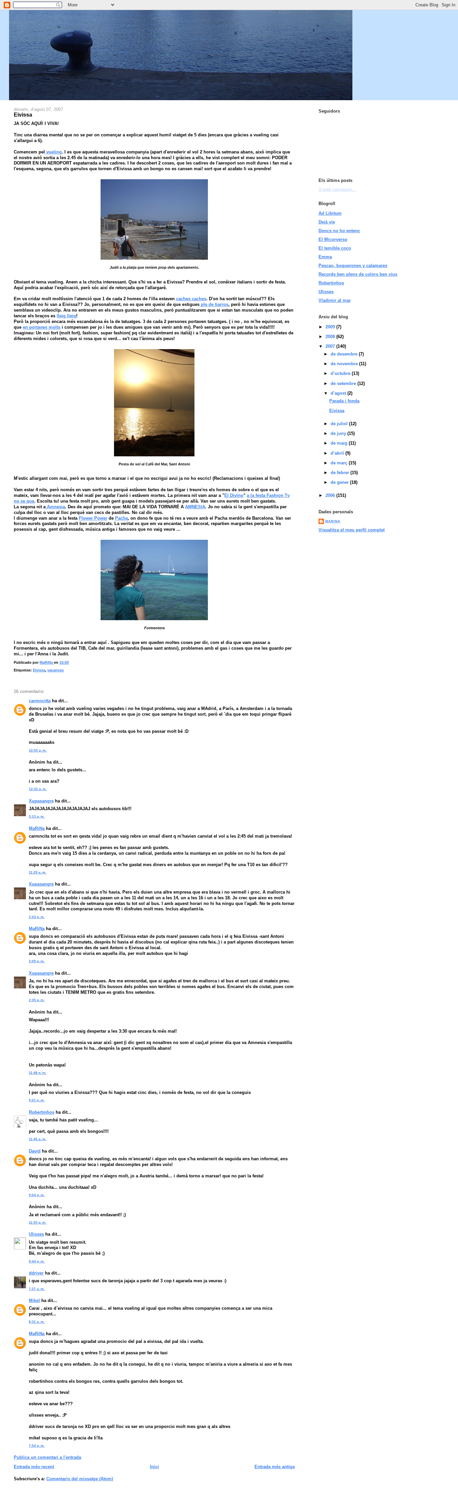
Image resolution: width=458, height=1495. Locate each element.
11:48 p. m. (37, 1073)
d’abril (338, 453)
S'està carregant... (337, 189)
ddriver (36, 1273)
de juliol (340, 423)
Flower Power (93, 518)
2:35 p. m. (37, 1000)
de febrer (340, 472)
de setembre (344, 383)
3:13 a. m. (37, 816)
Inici (154, 1466)
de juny (339, 433)
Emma (325, 256)
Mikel (34, 1300)
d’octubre (341, 373)
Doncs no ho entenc (339, 230)
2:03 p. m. (37, 917)
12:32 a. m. (38, 789)
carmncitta (40, 700)
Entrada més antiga (274, 1466)
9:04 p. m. (37, 1195)
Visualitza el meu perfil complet (352, 529)
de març (340, 462)
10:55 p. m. (38, 750)
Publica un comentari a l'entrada (47, 1457)
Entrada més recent (34, 1466)
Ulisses (36, 1234)
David (35, 1151)
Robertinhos (41, 1112)
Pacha (121, 518)
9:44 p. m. (37, 1261)
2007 (331, 346)
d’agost (339, 393)
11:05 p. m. (37, 1222)
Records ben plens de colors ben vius (358, 274)
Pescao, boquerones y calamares (353, 265)
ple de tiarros (213, 304)
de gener (340, 482)
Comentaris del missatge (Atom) (79, 1478)
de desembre (345, 353)
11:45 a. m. (37, 1139)
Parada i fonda (344, 400)
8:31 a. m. (37, 1321)
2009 (331, 326)
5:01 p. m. (37, 1100)
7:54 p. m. (37, 1445)
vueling (53, 151)
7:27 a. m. (37, 1289)
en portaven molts (41, 327)
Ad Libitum (330, 213)
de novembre (345, 363)
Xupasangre (41, 800)
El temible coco (335, 248)
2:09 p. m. (37, 961)
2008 (331, 336)
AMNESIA (195, 506)
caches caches (191, 298)
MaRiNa (37, 828)
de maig (340, 443)
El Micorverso (333, 239)
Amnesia (55, 506)
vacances (55, 670)
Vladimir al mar (335, 300)
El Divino (233, 495)
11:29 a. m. (37, 872)
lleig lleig (66, 315)
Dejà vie (327, 221)
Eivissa (39, 670)
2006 (331, 495)
